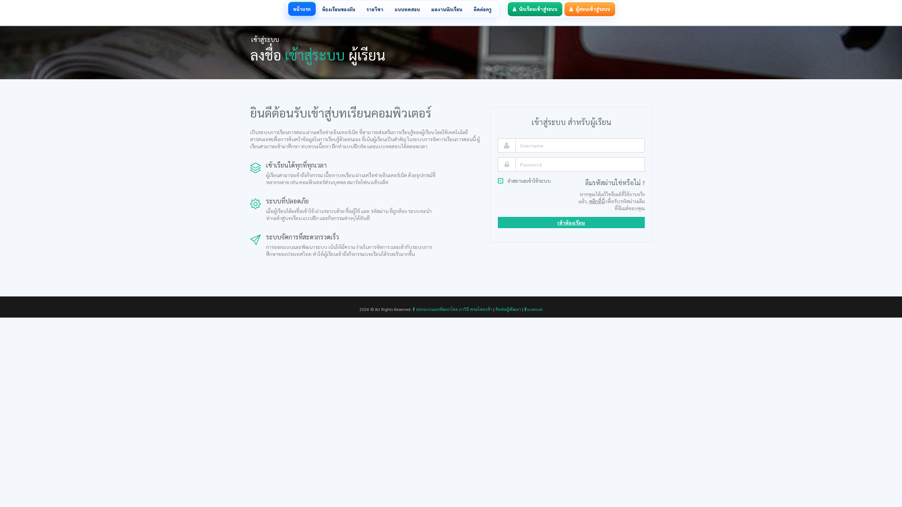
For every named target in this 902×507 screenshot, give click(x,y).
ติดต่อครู (483, 9)
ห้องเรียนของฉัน (338, 9)
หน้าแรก (302, 9)
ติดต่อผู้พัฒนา (508, 309)
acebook (535, 309)
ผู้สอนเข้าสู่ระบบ (593, 9)
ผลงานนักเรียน (446, 9)
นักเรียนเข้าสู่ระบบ (538, 9)
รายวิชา (374, 9)
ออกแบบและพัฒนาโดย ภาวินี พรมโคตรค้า (453, 309)
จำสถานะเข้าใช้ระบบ (529, 180)
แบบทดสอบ (407, 9)
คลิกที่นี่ (597, 201)
